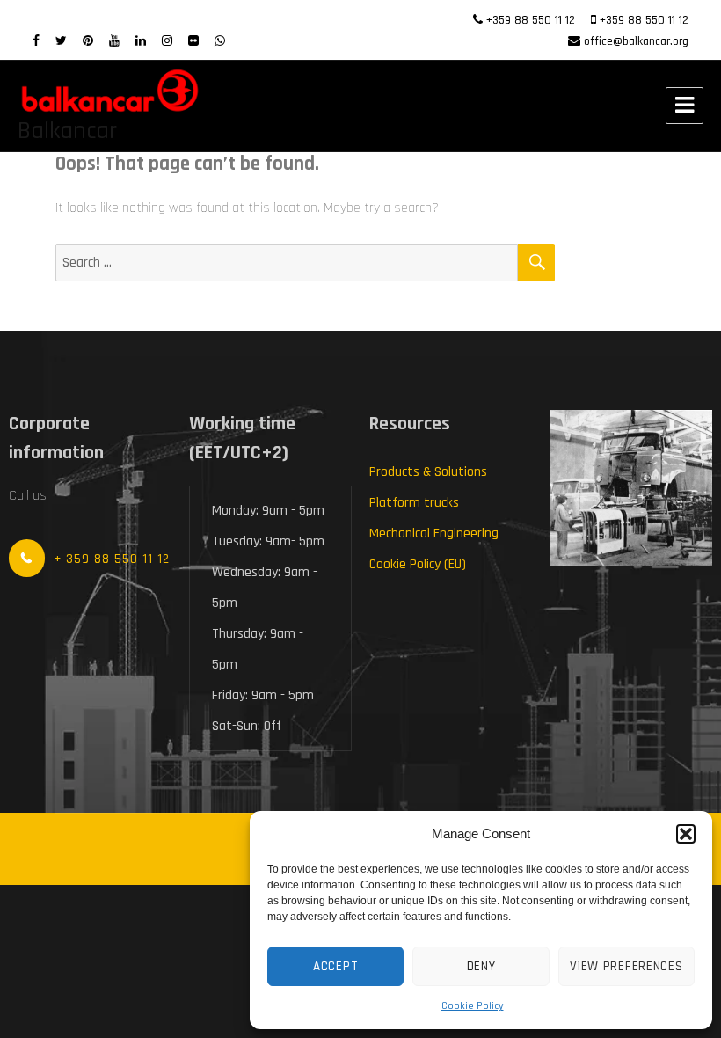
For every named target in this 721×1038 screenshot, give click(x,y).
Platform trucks (414, 502)
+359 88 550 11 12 (530, 20)
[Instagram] (167, 41)
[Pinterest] (88, 41)
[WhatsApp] (220, 41)
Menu (684, 105)
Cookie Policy (472, 1005)
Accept (335, 966)
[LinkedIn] (140, 41)
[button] (686, 834)
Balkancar (67, 131)
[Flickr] (193, 41)
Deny (481, 966)
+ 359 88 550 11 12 (112, 559)
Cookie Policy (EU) (417, 564)
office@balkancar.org (636, 41)
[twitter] (61, 41)
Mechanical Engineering (434, 533)
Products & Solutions (428, 472)
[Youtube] (114, 41)
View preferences (626, 966)
